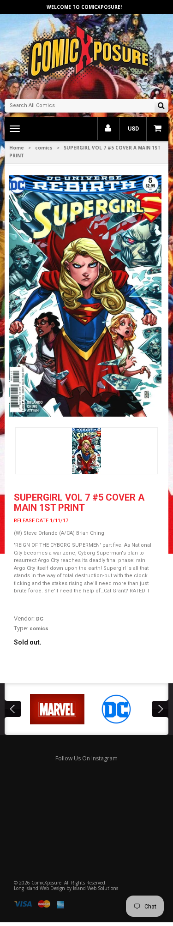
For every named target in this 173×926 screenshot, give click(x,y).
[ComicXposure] (87, 55)
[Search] (161, 106)
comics (44, 147)
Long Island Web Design (39, 888)
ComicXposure (46, 882)
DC (39, 619)
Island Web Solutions (95, 888)
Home (16, 147)
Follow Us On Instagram (86, 758)
